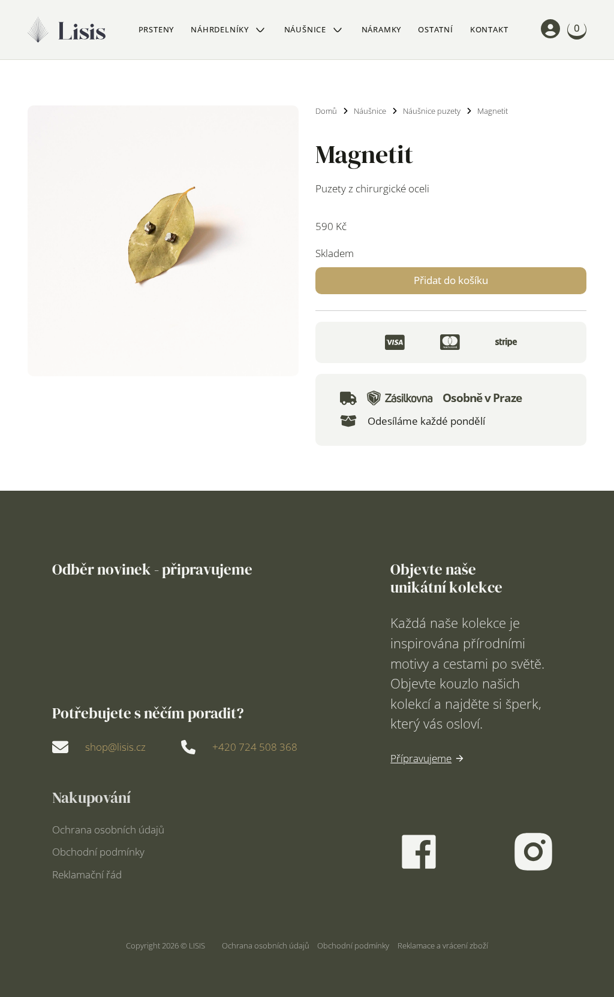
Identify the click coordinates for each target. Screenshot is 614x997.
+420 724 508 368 (254, 746)
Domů (326, 110)
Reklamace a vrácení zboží (443, 945)
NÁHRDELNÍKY (220, 29)
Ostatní (435, 29)
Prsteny (156, 29)
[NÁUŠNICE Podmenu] (337, 30)
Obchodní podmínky (98, 851)
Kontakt (489, 29)
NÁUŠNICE (305, 29)
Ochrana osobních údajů (108, 829)
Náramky (382, 29)
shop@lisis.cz (115, 746)
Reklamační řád (87, 874)
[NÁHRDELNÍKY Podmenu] (260, 30)
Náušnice (370, 110)
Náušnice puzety (431, 110)
